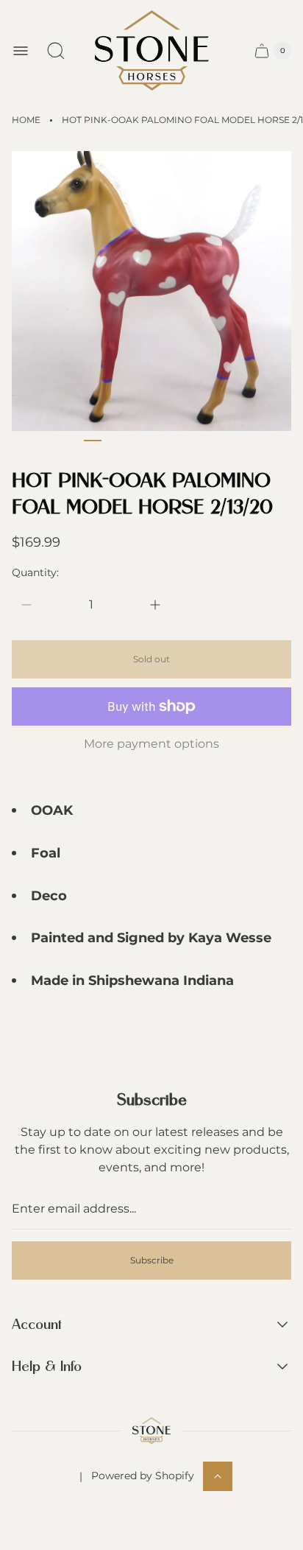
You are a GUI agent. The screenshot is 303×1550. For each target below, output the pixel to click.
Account (37, 1325)
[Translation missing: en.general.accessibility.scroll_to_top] (217, 1476)
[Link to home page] (151, 1430)
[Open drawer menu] (20, 51)
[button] (92, 440)
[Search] (56, 51)
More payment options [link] (151, 744)
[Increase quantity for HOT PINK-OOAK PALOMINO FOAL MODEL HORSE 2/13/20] (155, 605)
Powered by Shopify (142, 1475)
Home (26, 119)
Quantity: (35, 572)
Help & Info (47, 1367)
